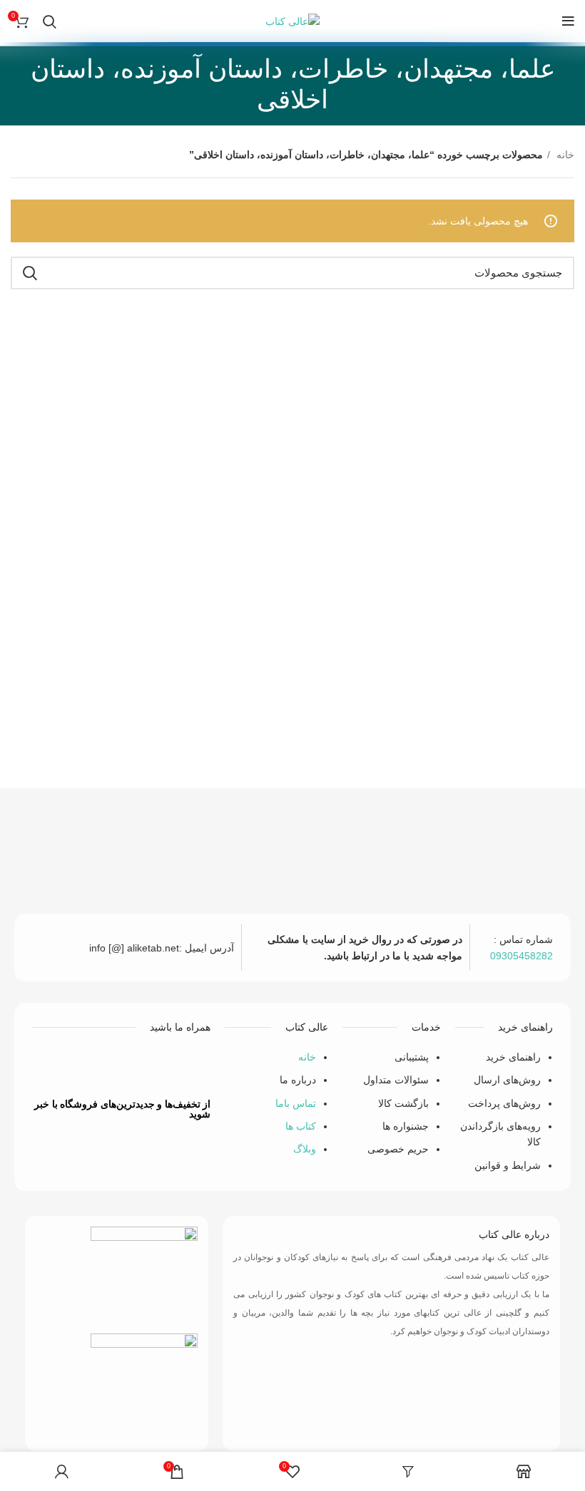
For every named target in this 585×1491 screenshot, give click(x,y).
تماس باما (295, 1103)
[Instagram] (58, 1067)
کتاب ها (300, 1126)
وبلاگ (304, 1149)
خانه (564, 154)
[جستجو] (49, 21)
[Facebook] (185, 1067)
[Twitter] (143, 1067)
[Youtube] (100, 1067)
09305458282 (521, 955)
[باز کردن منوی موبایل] (568, 21)
